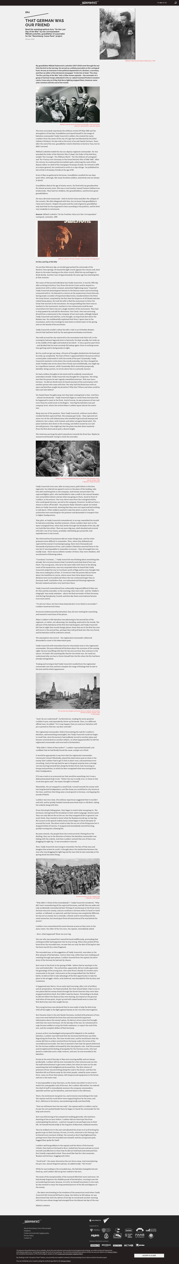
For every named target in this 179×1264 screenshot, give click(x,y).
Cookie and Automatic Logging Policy (70, 1254)
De (166, 3)
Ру (158, 3)
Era (27, 12)
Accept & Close (149, 1255)
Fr (163, 3)
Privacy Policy (112, 1252)
